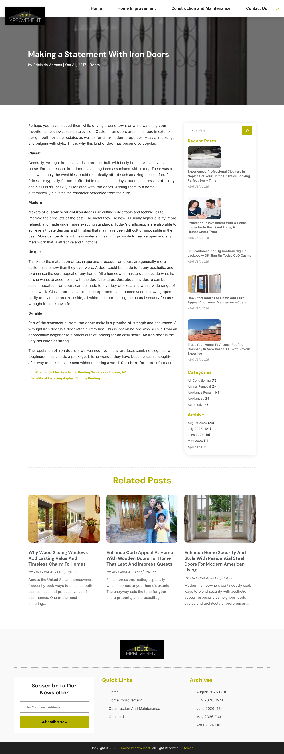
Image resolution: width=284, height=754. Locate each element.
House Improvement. (136, 748)
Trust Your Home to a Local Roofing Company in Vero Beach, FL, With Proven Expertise (219, 349)
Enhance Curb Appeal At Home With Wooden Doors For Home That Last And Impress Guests (139, 558)
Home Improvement (137, 8)
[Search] (247, 130)
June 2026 (196, 435)
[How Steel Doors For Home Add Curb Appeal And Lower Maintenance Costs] (204, 283)
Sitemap (187, 748)
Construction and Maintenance (201, 8)
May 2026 (195, 441)
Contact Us (256, 8)
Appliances (196, 398)
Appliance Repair (200, 392)
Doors (94, 65)
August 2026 (197, 423)
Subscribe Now (54, 721)
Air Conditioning (199, 380)
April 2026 (195, 447)
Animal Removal (199, 386)
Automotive (196, 404)
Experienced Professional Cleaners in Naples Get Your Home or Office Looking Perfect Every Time (219, 176)
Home (96, 8)
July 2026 (195, 429)
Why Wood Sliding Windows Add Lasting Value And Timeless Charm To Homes (58, 558)
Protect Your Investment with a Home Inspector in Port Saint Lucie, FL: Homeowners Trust (217, 227)
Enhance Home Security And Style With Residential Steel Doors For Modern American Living (215, 561)
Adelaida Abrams (47, 65)
